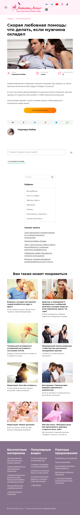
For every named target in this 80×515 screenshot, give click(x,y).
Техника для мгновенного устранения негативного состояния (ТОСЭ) (19, 348)
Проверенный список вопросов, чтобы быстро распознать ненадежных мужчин (57, 348)
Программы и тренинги (37, 214)
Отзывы (30, 209)
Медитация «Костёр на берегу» (22, 385)
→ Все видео (36, 485)
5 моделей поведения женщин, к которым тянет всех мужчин (39, 479)
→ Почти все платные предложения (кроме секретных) (63, 480)
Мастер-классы (33, 200)
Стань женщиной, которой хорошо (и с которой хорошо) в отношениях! (39, 235)
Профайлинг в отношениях (66, 458)
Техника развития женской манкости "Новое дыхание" (14, 460)
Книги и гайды (33, 196)
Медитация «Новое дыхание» (21, 425)
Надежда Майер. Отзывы (35, 241)
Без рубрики (32, 191)
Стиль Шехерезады (62, 462)
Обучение (31, 205)
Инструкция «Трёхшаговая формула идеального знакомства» (54, 387)
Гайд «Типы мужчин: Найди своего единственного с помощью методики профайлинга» (39, 247)
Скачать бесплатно (40, 110)
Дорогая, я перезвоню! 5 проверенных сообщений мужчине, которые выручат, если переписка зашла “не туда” (55, 306)
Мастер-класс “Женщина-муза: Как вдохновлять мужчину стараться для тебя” (56, 427)
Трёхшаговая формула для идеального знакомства (16, 469)
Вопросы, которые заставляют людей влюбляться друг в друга (21, 304)
